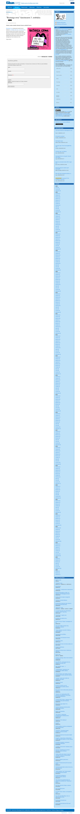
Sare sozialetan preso (60, 788)
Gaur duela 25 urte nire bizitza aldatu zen (64, 643)
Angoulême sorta (59, 640)
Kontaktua (70, 812)
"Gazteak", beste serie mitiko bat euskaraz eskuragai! (62, 679)
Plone (57, 810)
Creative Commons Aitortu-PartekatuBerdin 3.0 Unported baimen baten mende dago (63, 114)
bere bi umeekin (68, 34)
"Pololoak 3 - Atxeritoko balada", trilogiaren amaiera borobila (62, 731)
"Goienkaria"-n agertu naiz (61, 615)
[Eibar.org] (13, 3)
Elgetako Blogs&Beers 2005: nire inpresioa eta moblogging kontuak (63, 593)
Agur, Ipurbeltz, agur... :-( (61, 666)
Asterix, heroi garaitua (60, 711)
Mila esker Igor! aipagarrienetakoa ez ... (64, 173)
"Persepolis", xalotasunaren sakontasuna (64, 589)
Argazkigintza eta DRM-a (61, 634)
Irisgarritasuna (64, 812)
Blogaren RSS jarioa (61, 22)
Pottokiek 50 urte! (59, 682)
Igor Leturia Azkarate (63, 29)
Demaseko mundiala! (60, 136)
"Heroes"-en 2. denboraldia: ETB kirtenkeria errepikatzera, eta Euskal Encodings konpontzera (63, 695)
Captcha (9, 79)
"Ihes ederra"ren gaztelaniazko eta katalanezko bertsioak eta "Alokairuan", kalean (64, 781)
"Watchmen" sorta (59, 607)
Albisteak (32, 7)
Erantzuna (10, 75)
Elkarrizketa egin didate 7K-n (62, 703)
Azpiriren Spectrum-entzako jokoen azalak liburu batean (63, 708)
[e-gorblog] (61, 16)
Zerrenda (46, 7)
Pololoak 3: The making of (61, 719)
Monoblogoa (58, 586)
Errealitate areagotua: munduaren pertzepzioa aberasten (62, 743)
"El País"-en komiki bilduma (61, 600)
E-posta (9, 71)
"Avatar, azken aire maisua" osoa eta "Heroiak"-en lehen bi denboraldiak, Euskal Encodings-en (63, 755)
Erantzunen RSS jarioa (62, 24)
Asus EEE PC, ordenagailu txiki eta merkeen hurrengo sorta (63, 663)
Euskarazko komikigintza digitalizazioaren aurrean (61, 776)
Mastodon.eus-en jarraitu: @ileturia (63, 122)
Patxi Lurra (58, 49)
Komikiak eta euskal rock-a (61, 618)
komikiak (50, 56)
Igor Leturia (67, 111)
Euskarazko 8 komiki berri (61, 800)
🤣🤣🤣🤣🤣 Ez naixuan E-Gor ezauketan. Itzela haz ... (62, 179)
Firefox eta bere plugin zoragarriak (63, 597)
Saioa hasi (71, 0)
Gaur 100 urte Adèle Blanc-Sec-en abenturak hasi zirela (63, 796)
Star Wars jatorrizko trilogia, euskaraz (63, 785)
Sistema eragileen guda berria (62, 759)
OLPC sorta (58, 654)
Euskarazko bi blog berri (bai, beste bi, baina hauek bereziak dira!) (63, 604)
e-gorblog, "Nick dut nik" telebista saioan (64, 746)
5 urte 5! (57, 723)
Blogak (17, 7)
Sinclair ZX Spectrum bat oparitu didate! (64, 734)
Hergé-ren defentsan (60, 647)
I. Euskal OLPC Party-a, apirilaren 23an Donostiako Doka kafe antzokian (64, 700)
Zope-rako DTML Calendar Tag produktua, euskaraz (62, 626)
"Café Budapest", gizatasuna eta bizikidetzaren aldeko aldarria (62, 670)
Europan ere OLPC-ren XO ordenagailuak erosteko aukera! (62, 686)
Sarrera (10, 7)
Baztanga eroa (44, 56)
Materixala (24, 7)
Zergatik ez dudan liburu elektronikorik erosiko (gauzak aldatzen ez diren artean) (64, 739)
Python (62, 810)
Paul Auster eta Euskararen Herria (63, 637)
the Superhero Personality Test (62, 60)
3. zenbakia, (18, 29)
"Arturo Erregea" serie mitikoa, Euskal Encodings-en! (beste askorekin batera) (64, 674)
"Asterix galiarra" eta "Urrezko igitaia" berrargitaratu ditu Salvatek (63, 772)
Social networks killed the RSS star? (63, 803)
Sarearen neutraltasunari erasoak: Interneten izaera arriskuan (63, 750)
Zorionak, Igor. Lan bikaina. (61, 151)
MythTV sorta (58, 580)
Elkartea (39, 7)
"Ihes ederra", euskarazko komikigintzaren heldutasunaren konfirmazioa (62, 715)
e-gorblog (9, 12)
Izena (9, 67)
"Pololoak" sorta (59, 583)
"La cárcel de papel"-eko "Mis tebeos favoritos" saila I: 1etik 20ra (63, 611)
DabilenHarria (64, 49)
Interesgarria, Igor (59, 140)
